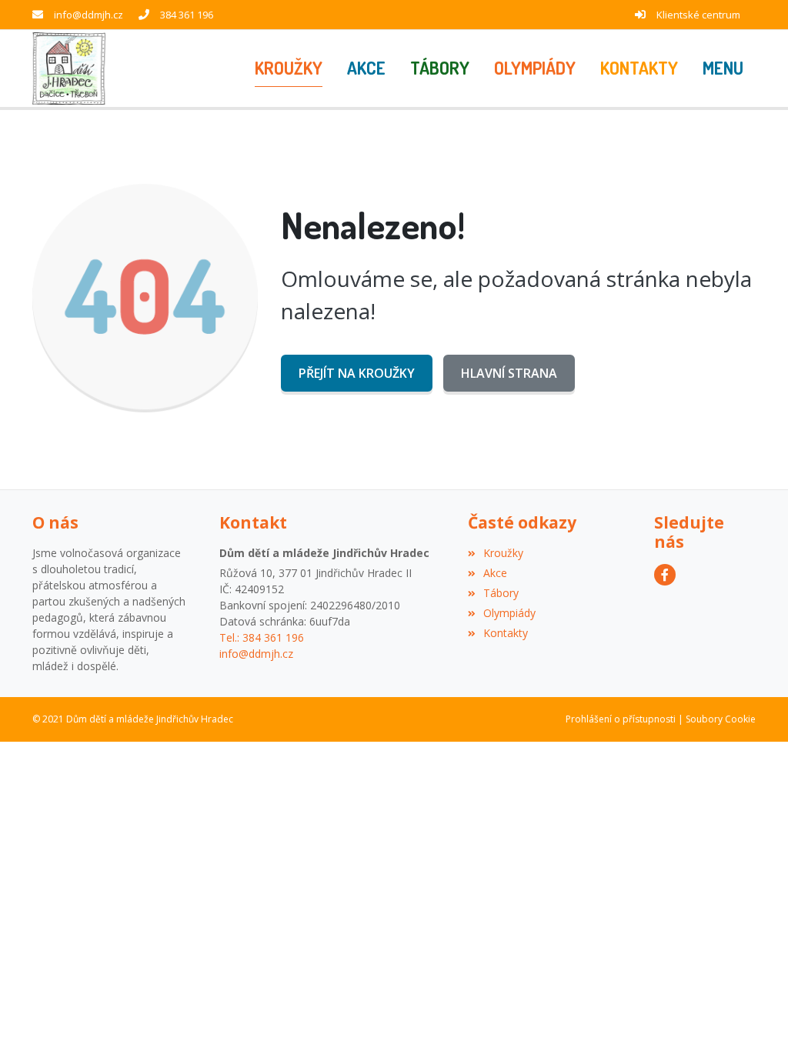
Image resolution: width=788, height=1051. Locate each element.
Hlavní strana (509, 373)
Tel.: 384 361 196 (261, 637)
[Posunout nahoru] (753, 1016)
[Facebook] (665, 575)
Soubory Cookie (721, 719)
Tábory (501, 593)
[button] (723, 68)
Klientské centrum (698, 15)
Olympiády (509, 613)
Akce (495, 573)
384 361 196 (186, 15)
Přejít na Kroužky (357, 373)
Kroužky (503, 553)
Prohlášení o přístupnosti (621, 719)
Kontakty (505, 633)
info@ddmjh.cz (88, 15)
